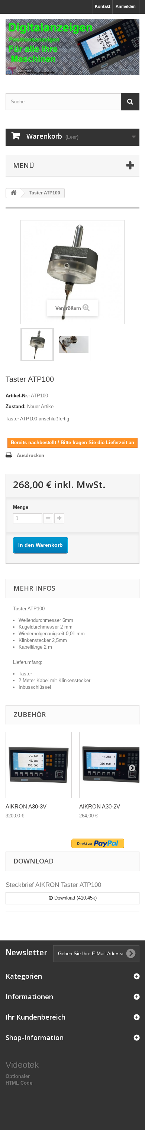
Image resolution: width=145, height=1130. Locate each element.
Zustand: (16, 406)
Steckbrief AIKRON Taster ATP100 (53, 884)
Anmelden (126, 6)
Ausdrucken (30, 455)
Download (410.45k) (75, 898)
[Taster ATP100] (37, 344)
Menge (20, 507)
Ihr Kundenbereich (35, 1017)
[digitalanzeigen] (72, 47)
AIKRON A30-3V (26, 806)
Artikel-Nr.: (18, 395)
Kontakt (102, 6)
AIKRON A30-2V (99, 806)
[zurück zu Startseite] (13, 193)
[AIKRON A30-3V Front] (39, 765)
